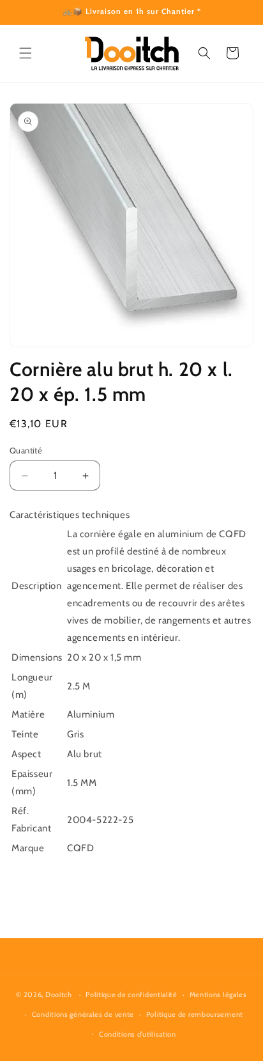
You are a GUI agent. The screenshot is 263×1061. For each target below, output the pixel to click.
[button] (25, 53)
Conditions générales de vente (83, 1014)
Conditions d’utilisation (137, 1034)
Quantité (26, 450)
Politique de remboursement (194, 1014)
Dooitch (58, 994)
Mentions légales (218, 994)
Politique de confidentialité (131, 994)
